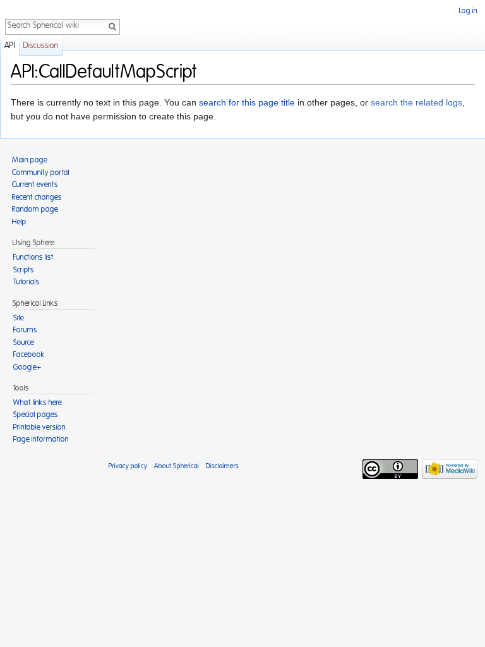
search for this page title (247, 102)
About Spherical (176, 466)
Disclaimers (222, 466)
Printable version (39, 427)
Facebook (29, 354)
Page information (41, 439)
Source (23, 342)
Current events (35, 184)
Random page (35, 209)
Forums (25, 330)
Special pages (35, 414)
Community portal (40, 172)
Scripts (23, 270)
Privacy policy (128, 466)
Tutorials (26, 282)
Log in (468, 11)
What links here (37, 402)
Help (19, 222)
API (9, 46)
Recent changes (37, 197)
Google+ (27, 367)
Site (18, 318)
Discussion (40, 46)
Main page (29, 160)
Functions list (33, 257)
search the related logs (416, 102)
